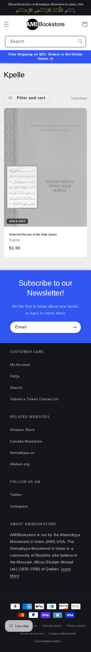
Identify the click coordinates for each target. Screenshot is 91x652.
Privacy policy (76, 625)
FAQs (14, 376)
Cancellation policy (48, 641)
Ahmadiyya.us (22, 453)
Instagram (19, 506)
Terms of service (32, 633)
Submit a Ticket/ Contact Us (34, 399)
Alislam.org (20, 464)
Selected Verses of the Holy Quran (33, 234)
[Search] (80, 41)
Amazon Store (22, 430)
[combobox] (45, 41)
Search (16, 388)
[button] (6, 24)
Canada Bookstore (26, 441)
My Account (20, 365)
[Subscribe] (74, 327)
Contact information (62, 633)
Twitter (16, 495)
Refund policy (52, 625)
